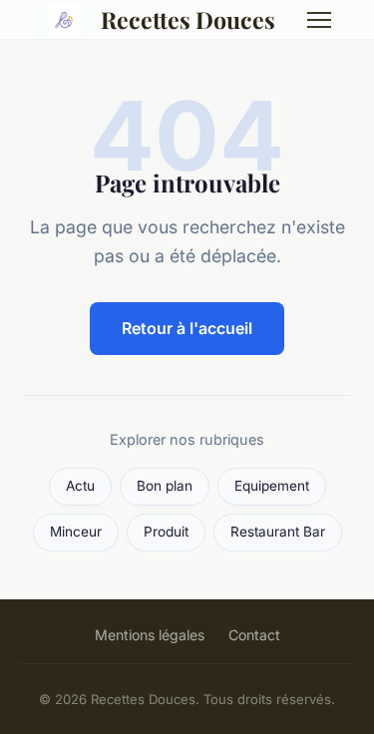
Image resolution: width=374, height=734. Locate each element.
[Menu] (319, 20)
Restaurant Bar (277, 532)
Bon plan (164, 486)
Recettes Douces (188, 19)
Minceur (76, 532)
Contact (254, 634)
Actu (80, 486)
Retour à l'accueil (187, 328)
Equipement (271, 486)
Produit (166, 532)
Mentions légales (149, 634)
